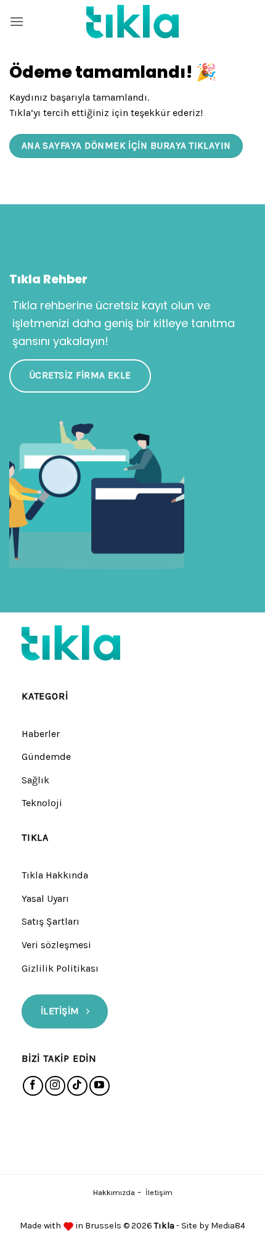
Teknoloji (42, 803)
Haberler (41, 734)
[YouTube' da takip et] (99, 1086)
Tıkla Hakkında (55, 875)
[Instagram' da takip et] (55, 1086)
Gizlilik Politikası (60, 968)
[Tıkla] (132, 21)
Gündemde (46, 756)
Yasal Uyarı (45, 898)
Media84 (228, 1225)
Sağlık (35, 780)
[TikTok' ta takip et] (77, 1086)
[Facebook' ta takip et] (33, 1086)
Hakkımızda (114, 1192)
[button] (16, 21)
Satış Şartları (51, 921)
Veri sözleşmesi (56, 945)
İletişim (159, 1192)
